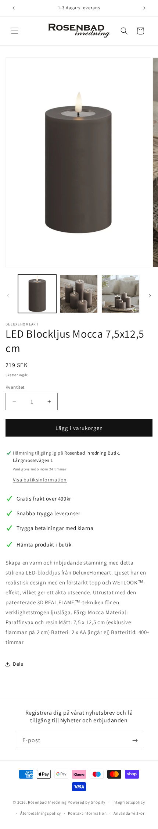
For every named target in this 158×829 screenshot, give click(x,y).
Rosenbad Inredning (47, 801)
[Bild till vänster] (8, 296)
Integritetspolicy (128, 802)
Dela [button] (18, 664)
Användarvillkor (129, 813)
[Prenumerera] (135, 740)
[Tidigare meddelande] (14, 8)
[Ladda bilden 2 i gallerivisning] (79, 294)
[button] (15, 31)
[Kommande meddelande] (144, 8)
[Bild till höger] (150, 296)
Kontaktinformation (87, 813)
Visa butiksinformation (40, 479)
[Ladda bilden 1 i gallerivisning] (37, 294)
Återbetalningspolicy (40, 813)
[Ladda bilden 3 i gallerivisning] (120, 294)
